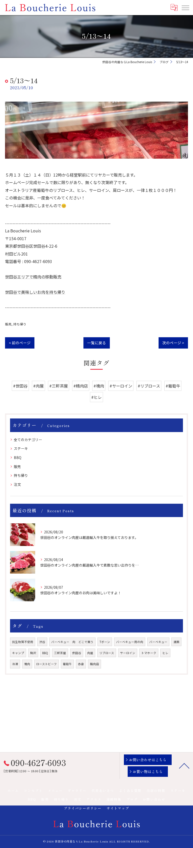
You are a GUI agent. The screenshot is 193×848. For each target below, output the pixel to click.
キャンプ (18, 653)
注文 (17, 484)
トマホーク (148, 653)
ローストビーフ (46, 664)
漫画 (176, 642)
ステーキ (21, 448)
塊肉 (27, 664)
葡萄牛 (67, 664)
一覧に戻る (96, 342)
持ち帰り (19, 324)
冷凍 (15, 664)
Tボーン (105, 642)
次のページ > (173, 342)
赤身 (81, 664)
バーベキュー (158, 642)
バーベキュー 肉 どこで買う (72, 642)
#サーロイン (121, 386)
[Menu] (185, 7)
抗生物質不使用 (22, 642)
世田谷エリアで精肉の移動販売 (33, 277)
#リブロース (149, 386)
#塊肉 (98, 386)
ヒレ (165, 653)
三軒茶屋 (60, 653)
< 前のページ (20, 342)
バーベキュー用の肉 (129, 642)
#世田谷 (20, 386)
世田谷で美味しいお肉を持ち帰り (35, 292)
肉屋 (90, 653)
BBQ (17, 457)
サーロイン (127, 653)
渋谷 (42, 642)
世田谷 (76, 653)
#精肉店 (80, 386)
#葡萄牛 (173, 386)
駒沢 (33, 653)
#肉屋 (38, 386)
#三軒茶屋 (58, 386)
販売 (8, 324)
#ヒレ (96, 397)
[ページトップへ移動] (184, 765)
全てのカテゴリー (28, 439)
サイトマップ (118, 808)
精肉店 (94, 664)
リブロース (106, 653)
